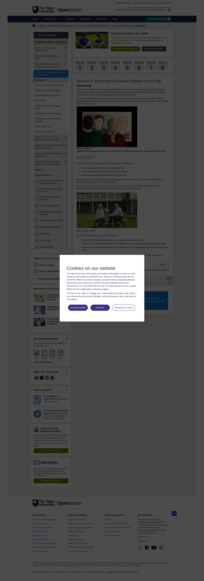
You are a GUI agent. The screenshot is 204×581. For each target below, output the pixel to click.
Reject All (100, 308)
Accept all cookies (78, 308)
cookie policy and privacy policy (94, 289)
